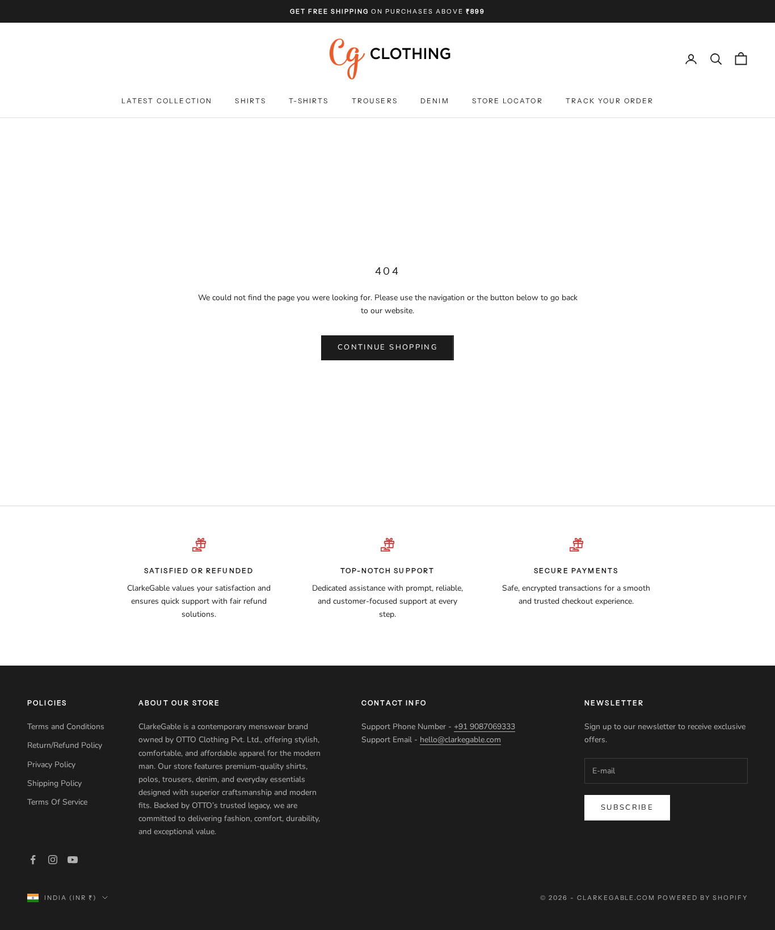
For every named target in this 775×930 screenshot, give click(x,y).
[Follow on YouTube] (72, 859)
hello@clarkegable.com (460, 739)
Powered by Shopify (703, 898)
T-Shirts (308, 101)
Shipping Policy (55, 783)
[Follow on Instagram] (52, 859)
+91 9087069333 (484, 726)
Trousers (375, 101)
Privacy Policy (52, 764)
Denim (434, 101)
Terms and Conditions (65, 726)
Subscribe (627, 807)
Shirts (250, 101)
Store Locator (507, 101)
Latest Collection (167, 101)
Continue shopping (387, 347)
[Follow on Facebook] (33, 859)
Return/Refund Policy (64, 745)
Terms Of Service (57, 802)
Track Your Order (610, 101)
